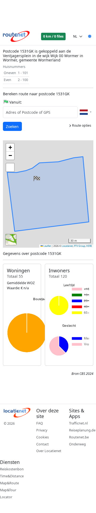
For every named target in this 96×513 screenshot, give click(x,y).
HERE (89, 246)
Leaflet (47, 246)
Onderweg (77, 444)
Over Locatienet (48, 451)
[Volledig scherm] (10, 167)
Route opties (81, 125)
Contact (42, 444)
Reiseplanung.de (82, 430)
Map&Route (9, 483)
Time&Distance (12, 476)
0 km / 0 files (53, 36)
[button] (36, 177)
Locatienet (67, 246)
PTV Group (79, 246)
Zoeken (13, 126)
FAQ (39, 423)
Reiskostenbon (12, 469)
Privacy (41, 430)
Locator (6, 497)
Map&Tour (8, 490)
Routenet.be (79, 437)
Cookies (42, 437)
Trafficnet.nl (78, 423)
